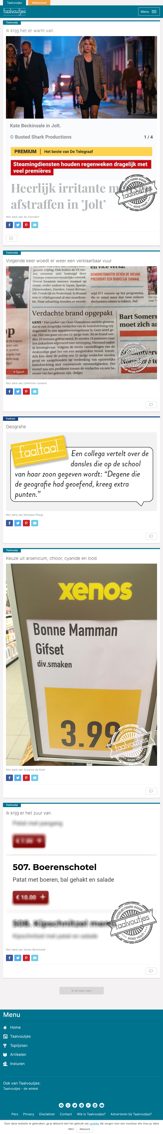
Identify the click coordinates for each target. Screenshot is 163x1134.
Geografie (16, 426)
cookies (94, 1123)
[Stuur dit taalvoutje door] (34, 225)
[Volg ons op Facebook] (61, 1105)
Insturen (17, 1063)
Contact (66, 1114)
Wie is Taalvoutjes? (91, 1114)
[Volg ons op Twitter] (74, 1105)
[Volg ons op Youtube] (101, 1105)
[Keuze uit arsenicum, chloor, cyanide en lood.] (81, 665)
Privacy (28, 1114)
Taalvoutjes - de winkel (20, 1089)
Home (15, 1027)
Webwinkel (39, 2)
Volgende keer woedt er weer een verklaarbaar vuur (59, 260)
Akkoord (85, 1129)
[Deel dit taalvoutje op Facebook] (9, 225)
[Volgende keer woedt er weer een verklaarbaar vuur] (81, 323)
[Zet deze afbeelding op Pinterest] (26, 225)
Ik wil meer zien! (82, 990)
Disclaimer (47, 1114)
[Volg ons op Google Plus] (81, 1105)
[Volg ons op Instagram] (68, 1105)
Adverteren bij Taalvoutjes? (131, 1114)
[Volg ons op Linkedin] (95, 1105)
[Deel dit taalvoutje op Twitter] (17, 225)
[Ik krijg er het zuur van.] (81, 882)
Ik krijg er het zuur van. (29, 812)
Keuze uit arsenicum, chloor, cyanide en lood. (52, 558)
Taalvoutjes (14, 2)
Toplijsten (18, 1045)
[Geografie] (81, 471)
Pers (15, 1114)
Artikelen (18, 1054)
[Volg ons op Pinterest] (88, 1105)
